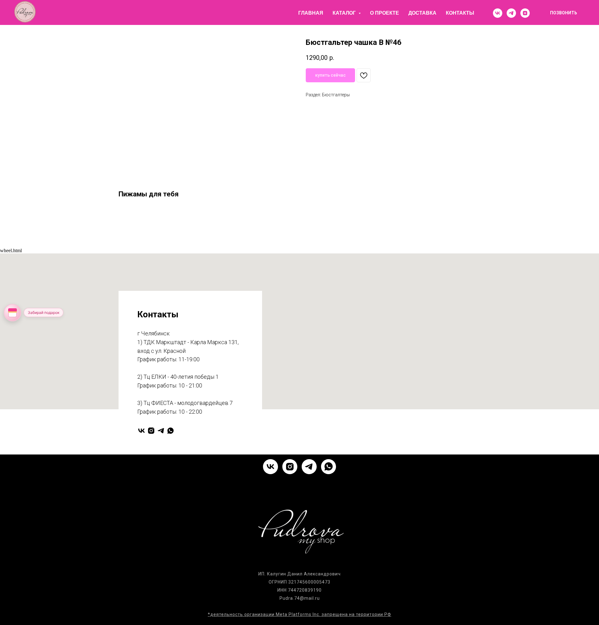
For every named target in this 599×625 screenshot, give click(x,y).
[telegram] (511, 13)
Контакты (460, 13)
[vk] (497, 13)
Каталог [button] (345, 13)
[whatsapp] (170, 431)
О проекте (384, 13)
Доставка (422, 13)
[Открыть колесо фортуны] (12, 312)
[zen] (525, 13)
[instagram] (151, 431)
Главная (310, 13)
